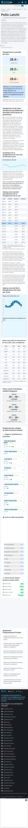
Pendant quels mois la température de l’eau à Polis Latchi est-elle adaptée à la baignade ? (13, 645)
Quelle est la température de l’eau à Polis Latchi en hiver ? (13, 669)
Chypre (9, 9)
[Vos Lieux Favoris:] (22, 2)
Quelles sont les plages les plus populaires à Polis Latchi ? (12, 674)
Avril (6, 357)
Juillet (6, 365)
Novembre (6, 376)
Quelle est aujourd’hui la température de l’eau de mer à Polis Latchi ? (13, 637)
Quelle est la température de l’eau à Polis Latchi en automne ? (13, 663)
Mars (6, 354)
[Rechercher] (19, 2)
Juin (6, 362)
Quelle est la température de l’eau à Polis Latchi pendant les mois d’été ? (13, 651)
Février (6, 351)
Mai (6, 359)
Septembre (6, 370)
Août (6, 368)
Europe (3, 9)
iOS (20, 94)
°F (25, 5)
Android (5, 96)
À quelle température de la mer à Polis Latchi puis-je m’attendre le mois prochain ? (12, 681)
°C (22, 5)
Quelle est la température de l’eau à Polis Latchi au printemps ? (13, 657)
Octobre (6, 373)
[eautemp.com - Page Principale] (6, 2)
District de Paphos (17, 9)
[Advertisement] (14, 613)
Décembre (6, 379)
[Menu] (25, 2)
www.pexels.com (8, 47)
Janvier (6, 349)
